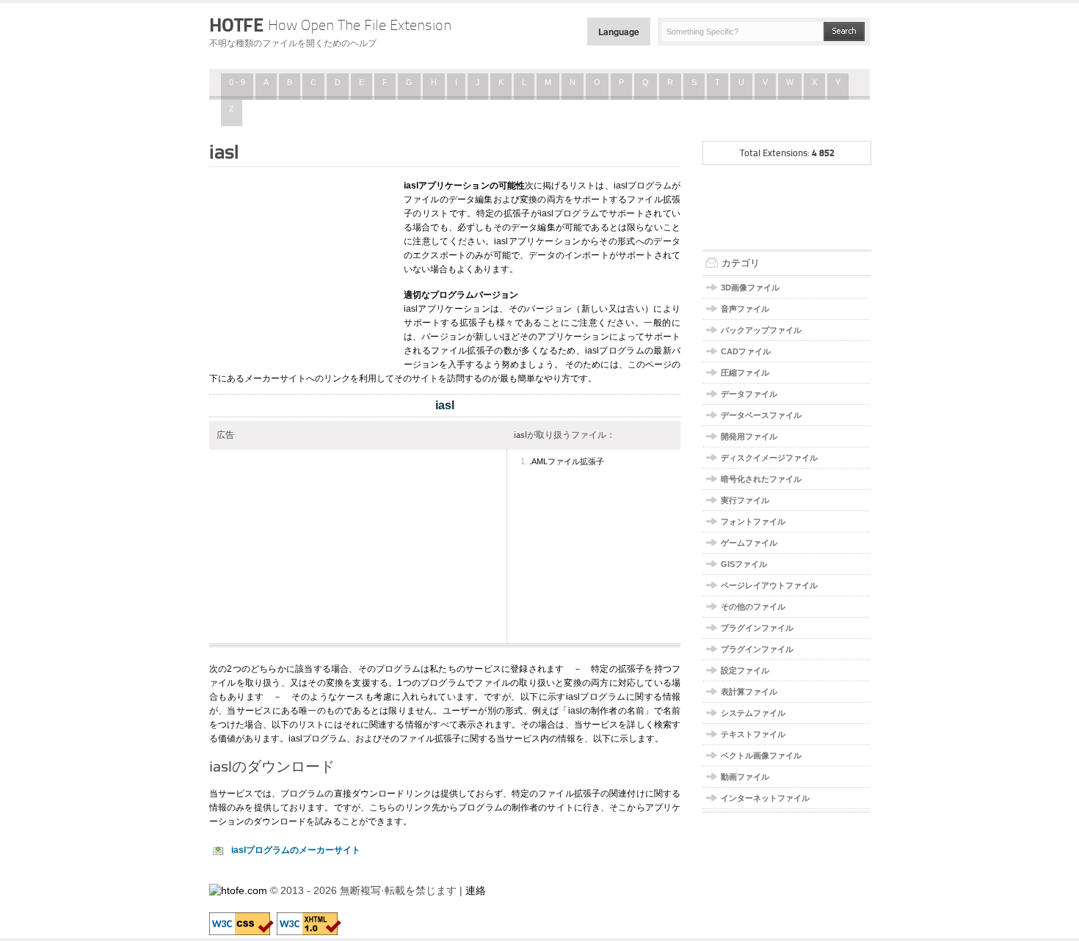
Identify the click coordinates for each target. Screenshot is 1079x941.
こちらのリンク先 (404, 807)
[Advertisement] (301, 266)
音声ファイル (745, 308)
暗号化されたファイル (761, 479)
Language (618, 31)
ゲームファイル (749, 542)
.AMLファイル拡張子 (566, 461)
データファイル (749, 393)
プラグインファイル (757, 627)
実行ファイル (745, 500)
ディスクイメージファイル (769, 457)
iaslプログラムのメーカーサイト (295, 850)
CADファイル (746, 351)
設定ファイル (745, 670)
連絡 (475, 890)
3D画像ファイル (750, 287)
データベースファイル (761, 415)
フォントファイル (753, 521)
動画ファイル (745, 776)
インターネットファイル (765, 798)
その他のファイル (753, 606)
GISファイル (744, 564)
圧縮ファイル (745, 372)
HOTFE (330, 25)
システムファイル (753, 713)
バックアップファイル (761, 330)
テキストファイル (753, 734)
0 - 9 (237, 82)
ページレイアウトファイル (769, 585)
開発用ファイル (749, 436)
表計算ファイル (749, 691)
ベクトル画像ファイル (761, 755)
